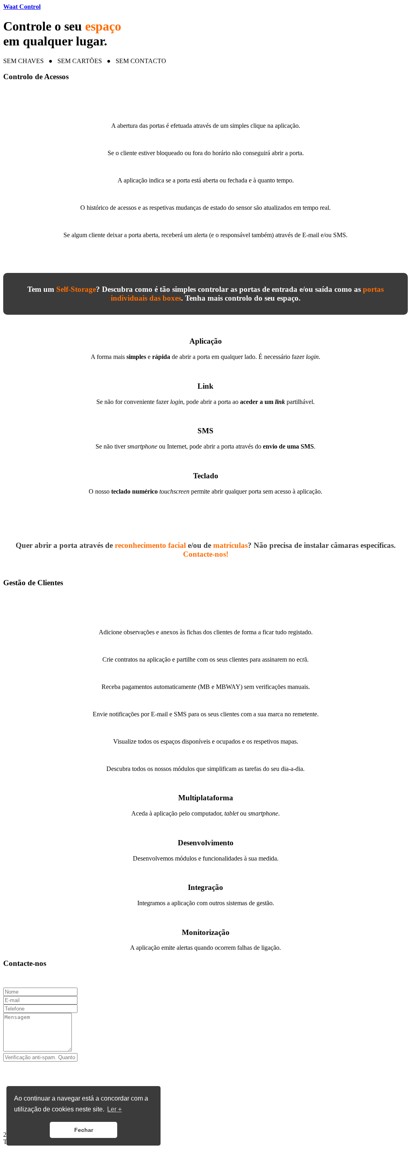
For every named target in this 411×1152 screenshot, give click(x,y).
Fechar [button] (83, 1130)
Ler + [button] (114, 1109)
